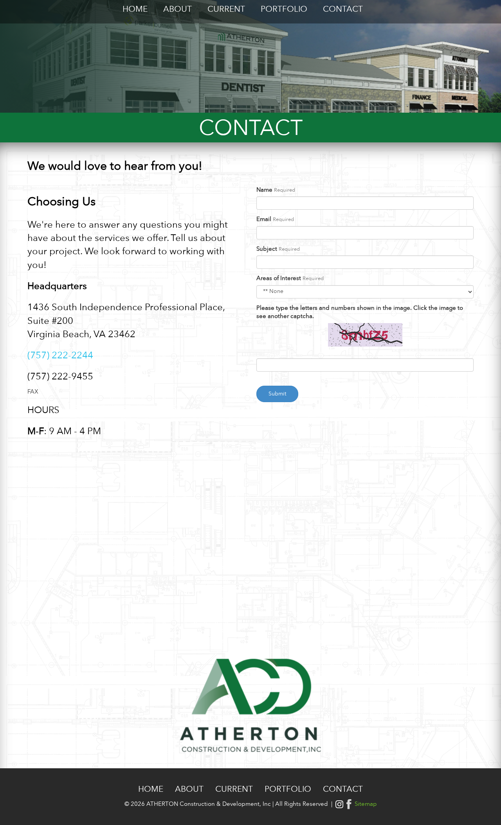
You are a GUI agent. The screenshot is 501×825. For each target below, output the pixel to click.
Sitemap (366, 804)
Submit (277, 394)
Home (135, 9)
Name (264, 190)
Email (263, 220)
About (177, 9)
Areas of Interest (278, 279)
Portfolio (284, 9)
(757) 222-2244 (60, 356)
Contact (343, 9)
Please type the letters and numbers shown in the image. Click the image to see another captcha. (359, 313)
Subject (266, 249)
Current (226, 9)
